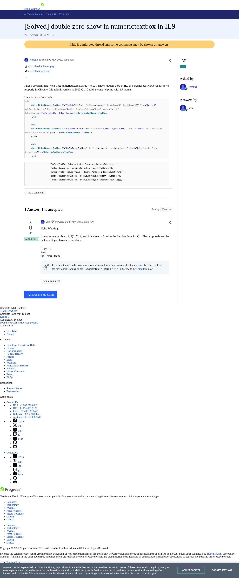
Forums (10, 356)
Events (10, 374)
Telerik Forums (35, 14)
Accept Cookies (191, 570)
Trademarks (213, 553)
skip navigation (32, 8)
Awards (10, 507)
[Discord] (15, 447)
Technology (13, 504)
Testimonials (13, 391)
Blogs (10, 359)
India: (25, 411)
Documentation (14, 351)
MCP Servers (7, 322)
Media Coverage (15, 513)
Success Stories (14, 388)
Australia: (27, 417)
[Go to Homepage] (42, 8)
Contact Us (12, 402)
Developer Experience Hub (21, 345)
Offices (10, 519)
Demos (10, 348)
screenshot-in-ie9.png (39, 71)
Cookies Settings (222, 570)
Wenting (33, 59)
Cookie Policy (28, 573)
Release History (15, 353)
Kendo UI (5, 316)
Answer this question (41, 294)
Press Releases (14, 510)
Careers (10, 516)
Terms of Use (13, 562)
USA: (25, 405)
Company (12, 502)
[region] (119, 570)
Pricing (10, 334)
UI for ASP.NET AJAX (57, 14)
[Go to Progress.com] (10, 490)
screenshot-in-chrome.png (41, 66)
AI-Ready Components (26, 322)
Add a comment (35, 192)
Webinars (11, 362)
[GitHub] (15, 443)
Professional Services (17, 365)
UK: (25, 408)
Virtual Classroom (16, 371)
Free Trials (12, 331)
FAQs (10, 377)
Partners (11, 368)
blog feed (142, 269)
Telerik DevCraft (8, 311)
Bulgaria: (26, 414)
